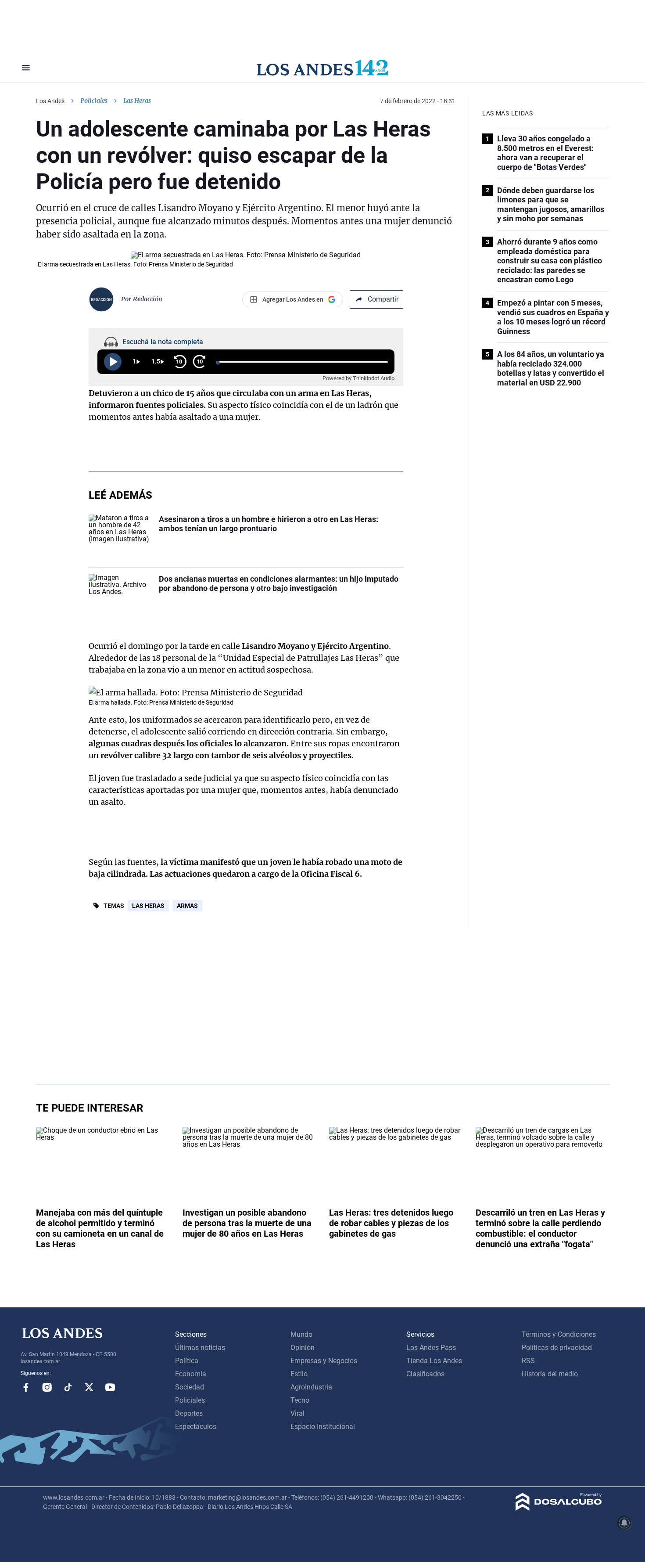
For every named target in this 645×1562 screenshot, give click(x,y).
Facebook (26, 1387)
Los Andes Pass (431, 1347)
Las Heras (148, 905)
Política (186, 1361)
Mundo (301, 1334)
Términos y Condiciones (559, 1334)
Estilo (299, 1374)
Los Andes (50, 100)
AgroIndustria (311, 1387)
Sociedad (189, 1387)
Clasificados (425, 1374)
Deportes (189, 1413)
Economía (190, 1374)
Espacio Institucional (322, 1426)
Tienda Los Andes (434, 1361)
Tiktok (68, 1387)
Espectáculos (195, 1426)
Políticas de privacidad (557, 1347)
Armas (187, 905)
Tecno (299, 1400)
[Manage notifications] (624, 1523)
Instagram (47, 1387)
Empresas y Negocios (323, 1361)
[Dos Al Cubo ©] (559, 1508)
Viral (297, 1413)
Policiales (94, 100)
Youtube (110, 1387)
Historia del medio (550, 1374)
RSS (528, 1361)
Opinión (302, 1347)
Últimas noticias (200, 1347)
